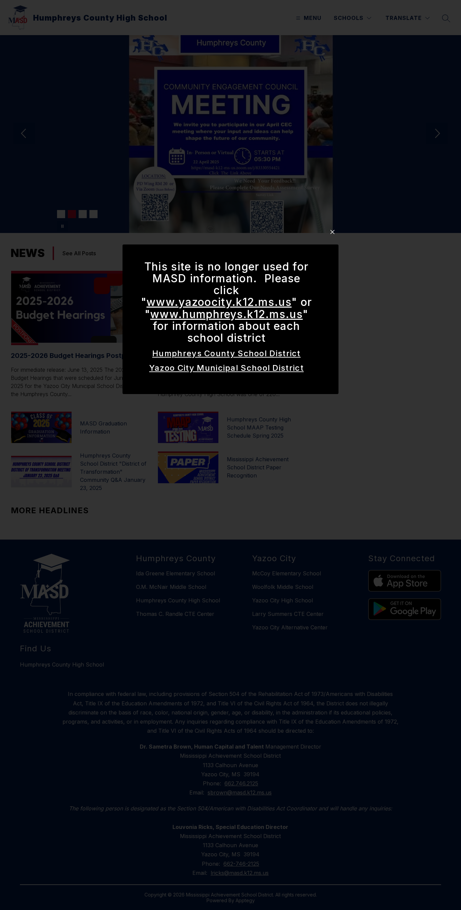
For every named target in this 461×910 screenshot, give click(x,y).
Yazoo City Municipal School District (226, 368)
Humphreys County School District (226, 353)
